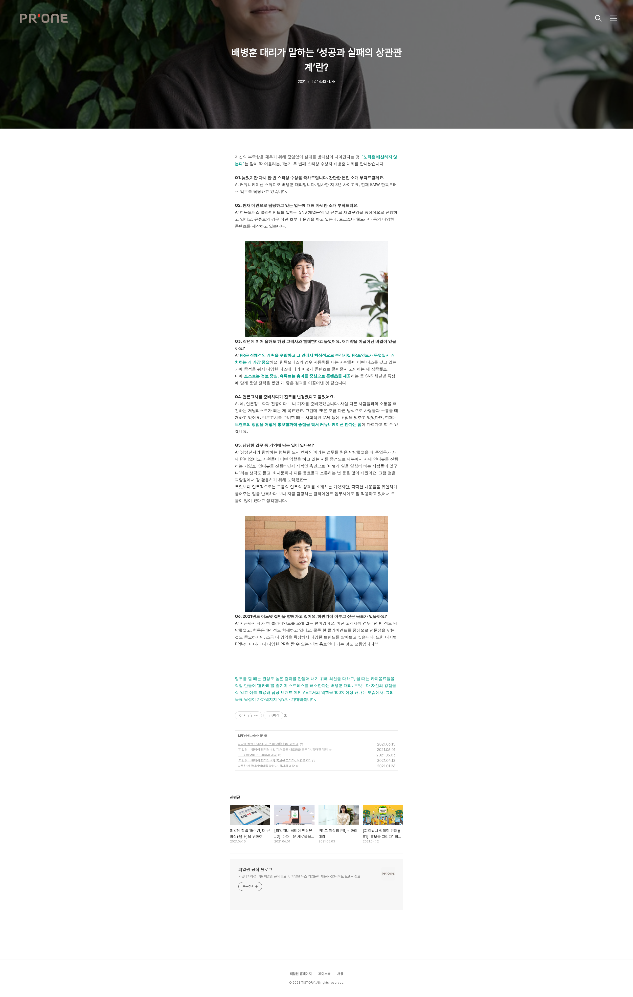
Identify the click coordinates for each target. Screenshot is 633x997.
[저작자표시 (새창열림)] (285, 715)
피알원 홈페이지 (301, 974)
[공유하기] (250, 715)
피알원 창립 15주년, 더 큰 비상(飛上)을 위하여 (268, 744)
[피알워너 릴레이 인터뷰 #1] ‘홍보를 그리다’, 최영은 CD (274, 760)
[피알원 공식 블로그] (305, 18)
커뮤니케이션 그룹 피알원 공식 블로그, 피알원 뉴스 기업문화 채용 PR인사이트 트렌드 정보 (299, 876)
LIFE (240, 735)
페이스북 (324, 974)
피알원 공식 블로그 (255, 869)
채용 (340, 974)
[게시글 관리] (256, 715)
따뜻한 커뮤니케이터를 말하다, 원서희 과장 (266, 766)
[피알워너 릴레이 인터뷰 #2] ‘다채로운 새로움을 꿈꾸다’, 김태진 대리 (283, 749)
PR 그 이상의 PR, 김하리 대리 (257, 755)
